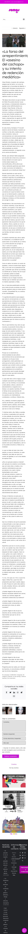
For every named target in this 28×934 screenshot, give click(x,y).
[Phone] (22, 860)
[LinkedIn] (20, 855)
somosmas (6, 674)
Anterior (15, 28)
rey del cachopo (17, 676)
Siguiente (22, 28)
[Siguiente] (24, 710)
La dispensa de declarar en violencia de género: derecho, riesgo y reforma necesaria (5, 891)
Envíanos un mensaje (14, 865)
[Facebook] (20, 852)
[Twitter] (22, 852)
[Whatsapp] (25, 855)
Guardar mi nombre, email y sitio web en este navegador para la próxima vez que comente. (14, 750)
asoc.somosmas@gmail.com (17, 1)
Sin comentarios (11, 678)
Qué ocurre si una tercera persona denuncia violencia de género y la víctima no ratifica (5, 920)
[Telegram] (22, 855)
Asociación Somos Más (14, 873)
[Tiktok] (20, 857)
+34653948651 (15, 859)
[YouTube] (22, 857)
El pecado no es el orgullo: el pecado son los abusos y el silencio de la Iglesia (5, 862)
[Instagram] (25, 852)
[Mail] (25, 857)
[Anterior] (3, 710)
